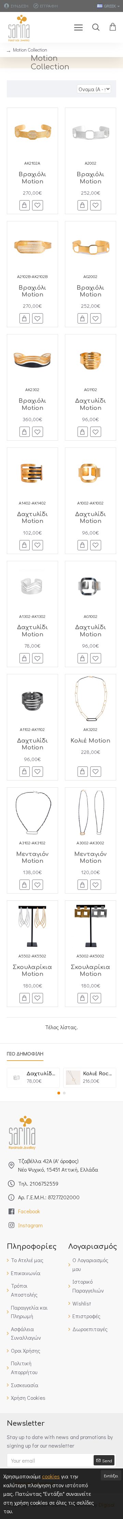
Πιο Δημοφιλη (25, 1053)
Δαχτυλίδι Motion (90, 404)
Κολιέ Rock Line (98, 1074)
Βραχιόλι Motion (32, 177)
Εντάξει (111, 1475)
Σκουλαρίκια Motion (32, 970)
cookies (51, 1476)
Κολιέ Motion (90, 740)
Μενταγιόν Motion (32, 857)
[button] (58, 1093)
